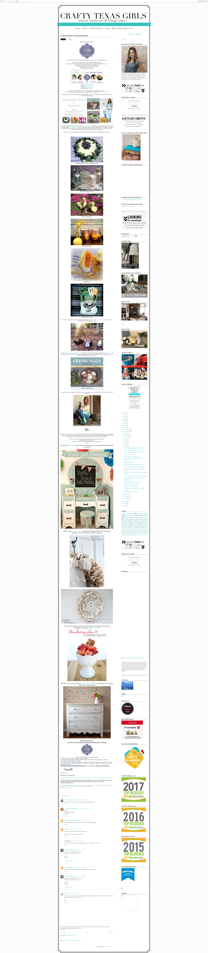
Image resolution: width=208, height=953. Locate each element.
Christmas (143, 516)
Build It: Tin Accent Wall (129, 454)
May (125, 444)
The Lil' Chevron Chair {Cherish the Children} (134, 452)
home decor (142, 514)
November (127, 431)
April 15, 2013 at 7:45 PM (84, 820)
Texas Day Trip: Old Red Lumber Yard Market (135, 466)
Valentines (141, 519)
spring (141, 527)
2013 (124, 427)
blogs (146, 527)
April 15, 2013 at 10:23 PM (79, 849)
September (127, 435)
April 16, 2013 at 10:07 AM (73, 893)
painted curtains (128, 534)
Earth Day (130, 532)
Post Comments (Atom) (72, 935)
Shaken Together (94, 628)
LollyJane (90, 88)
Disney (128, 533)
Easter (132, 521)
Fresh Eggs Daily (104, 92)
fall (134, 519)
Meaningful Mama (68, 867)
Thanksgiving (127, 522)
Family (145, 521)
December (127, 429)
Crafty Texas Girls (89, 86)
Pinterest (70, 353)
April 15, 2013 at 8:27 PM (76, 841)
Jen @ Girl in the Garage (70, 800)
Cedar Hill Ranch (88, 84)
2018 (124, 416)
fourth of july (135, 523)
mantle (141, 533)
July (125, 439)
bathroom (123, 530)
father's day (127, 526)
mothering (124, 521)
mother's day (124, 527)
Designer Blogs (107, 946)
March (126, 494)
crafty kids (130, 516)
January (126, 498)
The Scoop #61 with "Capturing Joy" (132, 481)
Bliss (65, 893)
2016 (124, 421)
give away (139, 521)
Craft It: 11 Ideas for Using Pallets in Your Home (135, 476)
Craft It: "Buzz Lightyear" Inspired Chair (133, 464)
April (125, 446)
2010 (124, 505)
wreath (128, 525)
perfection (136, 530)
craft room (125, 531)
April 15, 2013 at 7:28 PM (83, 808)
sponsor (145, 517)
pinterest (135, 525)
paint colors (126, 528)
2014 (124, 425)
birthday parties (136, 522)
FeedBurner (137, 108)
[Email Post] (89, 786)
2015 (124, 423)
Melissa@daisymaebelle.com (71, 820)
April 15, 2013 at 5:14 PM (82, 800)
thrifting (141, 525)
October (126, 433)
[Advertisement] (131, 586)
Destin (122, 533)
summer (126, 519)
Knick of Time (77, 531)
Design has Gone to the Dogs (131, 484)
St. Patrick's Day (143, 530)
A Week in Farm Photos (98, 319)
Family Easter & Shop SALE (131, 492)
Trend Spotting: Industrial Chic (131, 456)
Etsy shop (107, 353)
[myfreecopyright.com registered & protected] (132, 657)
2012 (124, 501)
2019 (124, 414)
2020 (124, 412)
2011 (124, 503)
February (126, 496)
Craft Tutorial (126, 514)
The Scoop (69, 787)
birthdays (143, 526)
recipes (127, 517)
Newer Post (63, 932)
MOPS (136, 532)
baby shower (142, 528)
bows (146, 525)
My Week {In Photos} (129, 462)
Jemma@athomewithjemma (70, 808)
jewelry (131, 531)
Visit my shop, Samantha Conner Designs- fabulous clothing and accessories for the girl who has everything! (86, 777)
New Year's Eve (134, 527)
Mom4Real (71, 445)
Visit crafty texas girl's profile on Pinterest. (131, 199)
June (125, 442)
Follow (122, 39)
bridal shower (135, 533)
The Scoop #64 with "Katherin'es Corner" (133, 450)
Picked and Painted (87, 683)
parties (123, 525)
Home (87, 932)
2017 (124, 419)
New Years (134, 528)
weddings (123, 532)
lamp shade (130, 530)
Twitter (74, 353)
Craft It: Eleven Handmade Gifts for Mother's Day (135, 448)
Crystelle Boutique (68, 849)
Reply (65, 804)
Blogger (145, 675)
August (126, 437)
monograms (143, 532)
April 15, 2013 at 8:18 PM (75, 829)
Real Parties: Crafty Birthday (131, 486)
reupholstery (137, 531)
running (144, 531)
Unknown (66, 829)
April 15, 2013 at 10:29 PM (79, 867)
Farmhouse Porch (88, 87)
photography (135, 526)
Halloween (136, 517)
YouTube (80, 353)
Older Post (111, 932)
